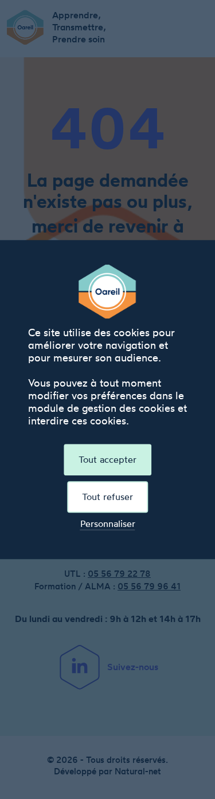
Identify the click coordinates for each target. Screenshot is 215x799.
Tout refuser (107, 496)
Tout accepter (107, 459)
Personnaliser (107, 523)
